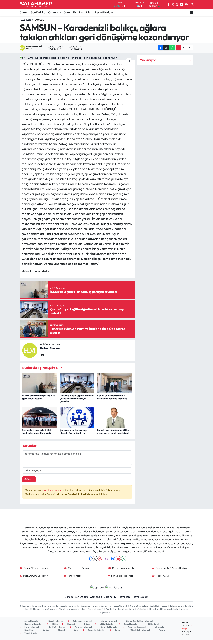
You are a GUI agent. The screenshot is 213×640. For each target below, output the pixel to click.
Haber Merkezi (50, 348)
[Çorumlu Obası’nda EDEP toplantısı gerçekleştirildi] (39, 417)
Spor (76, 630)
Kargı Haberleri (130, 624)
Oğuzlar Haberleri (83, 627)
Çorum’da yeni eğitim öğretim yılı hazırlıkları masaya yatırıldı (77, 398)
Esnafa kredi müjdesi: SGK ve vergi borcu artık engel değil (114, 431)
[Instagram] (106, 558)
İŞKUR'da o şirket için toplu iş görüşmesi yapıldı (38, 397)
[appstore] (97, 587)
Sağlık (46, 630)
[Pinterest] (100, 558)
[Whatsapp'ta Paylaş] (172, 47)
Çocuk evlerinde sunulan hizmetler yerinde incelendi (112, 397)
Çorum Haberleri (109, 621)
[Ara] (192, 4)
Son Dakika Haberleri (122, 575)
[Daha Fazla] (178, 47)
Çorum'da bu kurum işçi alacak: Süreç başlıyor (73, 431)
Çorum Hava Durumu (79, 568)
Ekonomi (70, 624)
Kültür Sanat (153, 624)
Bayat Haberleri (55, 621)
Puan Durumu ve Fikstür (35, 575)
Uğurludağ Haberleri (140, 630)
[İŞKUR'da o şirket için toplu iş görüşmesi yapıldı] (39, 382)
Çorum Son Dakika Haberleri (139, 621)
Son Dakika (38, 12)
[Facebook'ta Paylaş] (160, 47)
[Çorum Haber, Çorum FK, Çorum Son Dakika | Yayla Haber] (36, 4)
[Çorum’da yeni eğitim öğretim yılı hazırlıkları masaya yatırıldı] (77, 382)
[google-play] (114, 587)
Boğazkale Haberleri (82, 621)
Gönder (29, 479)
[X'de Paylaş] (166, 47)
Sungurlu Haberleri (96, 630)
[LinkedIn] (112, 558)
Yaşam (162, 630)
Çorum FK (70, 12)
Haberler (25, 19)
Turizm (117, 630)
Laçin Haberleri (31, 627)
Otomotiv (159, 627)
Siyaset (61, 630)
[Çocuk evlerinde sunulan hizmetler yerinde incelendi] (114, 382)
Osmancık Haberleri (136, 627)
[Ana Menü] (191, 12)
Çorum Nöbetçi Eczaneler (37, 568)
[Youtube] (118, 558)
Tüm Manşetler (74, 575)
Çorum (24, 12)
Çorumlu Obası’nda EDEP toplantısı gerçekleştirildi (36, 431)
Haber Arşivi (162, 575)
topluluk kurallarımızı (52, 490)
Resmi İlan (85, 12)
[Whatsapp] (123, 558)
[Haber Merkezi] (29, 350)
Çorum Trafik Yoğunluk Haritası (171, 568)
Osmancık (54, 12)
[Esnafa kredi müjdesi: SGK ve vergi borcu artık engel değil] (114, 417)
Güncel (39, 19)
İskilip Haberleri (106, 624)
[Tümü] (189, 60)
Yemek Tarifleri (31, 633)
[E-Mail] (42, 355)
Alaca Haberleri (31, 621)
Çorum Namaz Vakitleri (124, 568)
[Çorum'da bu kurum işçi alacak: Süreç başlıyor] (77, 417)
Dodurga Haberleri (33, 624)
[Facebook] (89, 558)
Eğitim (54, 624)
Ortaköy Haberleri (109, 627)
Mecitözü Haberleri (56, 627)
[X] (95, 558)
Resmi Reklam (104, 12)
